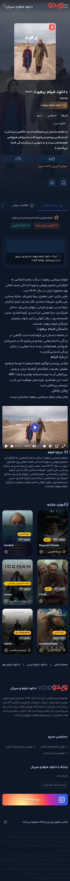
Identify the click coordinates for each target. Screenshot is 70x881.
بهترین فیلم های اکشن (53, 747)
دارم (39, 116)
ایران (56, 123)
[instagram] (5, 822)
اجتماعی (52, 116)
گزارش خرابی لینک (44, 226)
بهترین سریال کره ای (54, 753)
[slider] (16, 446)
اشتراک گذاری (19, 226)
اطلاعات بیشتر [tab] (20, 205)
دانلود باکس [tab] (50, 205)
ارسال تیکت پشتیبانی (54, 785)
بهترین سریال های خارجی (19, 747)
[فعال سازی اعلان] (52, 182)
